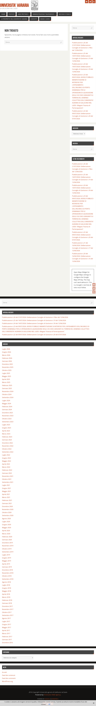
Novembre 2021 (7, 476)
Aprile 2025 (6, 379)
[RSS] (94, 292)
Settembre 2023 (7, 422)
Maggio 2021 (6, 491)
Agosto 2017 (6, 618)
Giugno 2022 (6, 458)
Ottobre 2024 (6, 394)
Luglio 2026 (6, 349)
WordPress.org (7, 681)
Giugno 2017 (6, 624)
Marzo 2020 (6, 534)
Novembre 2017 (7, 609)
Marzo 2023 (6, 434)
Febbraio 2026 (7, 358)
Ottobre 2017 (6, 612)
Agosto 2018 (6, 582)
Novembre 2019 (7, 546)
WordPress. (55, 699)
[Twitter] (94, 288)
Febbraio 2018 (7, 600)
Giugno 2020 (6, 525)
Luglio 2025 (6, 373)
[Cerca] (61, 42)
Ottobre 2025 (6, 370)
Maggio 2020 (6, 528)
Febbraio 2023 (7, 437)
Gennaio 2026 (7, 361)
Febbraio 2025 (7, 385)
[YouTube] (94, 284)
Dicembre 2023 (7, 413)
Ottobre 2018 (6, 576)
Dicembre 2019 (7, 543)
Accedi (4, 672)
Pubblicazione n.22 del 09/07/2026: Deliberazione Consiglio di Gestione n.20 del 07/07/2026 (34, 335)
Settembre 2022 (7, 452)
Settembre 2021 (7, 482)
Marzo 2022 (6, 467)
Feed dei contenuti (8, 675)
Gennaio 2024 (7, 410)
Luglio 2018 (6, 585)
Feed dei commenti (9, 678)
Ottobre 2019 (6, 549)
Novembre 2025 (7, 367)
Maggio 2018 (6, 591)
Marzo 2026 (6, 355)
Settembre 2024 (7, 397)
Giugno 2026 (6, 352)
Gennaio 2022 (7, 473)
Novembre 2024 (7, 391)
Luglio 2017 (6, 621)
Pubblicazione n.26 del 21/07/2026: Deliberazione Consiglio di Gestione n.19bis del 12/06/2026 (35, 317)
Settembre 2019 (7, 552)
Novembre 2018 (7, 573)
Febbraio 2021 (7, 500)
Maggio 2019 (6, 561)
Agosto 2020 (6, 519)
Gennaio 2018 (7, 603)
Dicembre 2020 (7, 506)
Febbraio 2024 (7, 407)
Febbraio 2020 (7, 537)
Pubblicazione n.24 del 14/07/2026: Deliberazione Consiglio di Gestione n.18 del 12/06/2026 (34, 323)
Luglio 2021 (6, 485)
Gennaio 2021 (7, 503)
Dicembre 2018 (7, 570)
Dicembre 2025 (7, 364)
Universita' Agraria (14, 5)
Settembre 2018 (7, 579)
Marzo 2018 (6, 597)
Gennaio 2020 (7, 540)
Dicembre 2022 (7, 443)
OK (49, 704)
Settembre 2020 (7, 515)
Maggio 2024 (6, 404)
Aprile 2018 (6, 594)
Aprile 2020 (6, 531)
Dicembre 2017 (7, 606)
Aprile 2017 (6, 630)
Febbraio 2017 (7, 637)
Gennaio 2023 (7, 440)
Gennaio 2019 (7, 567)
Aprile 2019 (6, 564)
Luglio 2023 (6, 425)
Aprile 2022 (6, 464)
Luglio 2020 (6, 522)
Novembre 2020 (7, 509)
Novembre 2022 (7, 446)
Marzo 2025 (6, 382)
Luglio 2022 (6, 455)
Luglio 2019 (6, 555)
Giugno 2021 (6, 488)
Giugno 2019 (6, 558)
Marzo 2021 (6, 497)
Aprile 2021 (6, 494)
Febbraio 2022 (7, 470)
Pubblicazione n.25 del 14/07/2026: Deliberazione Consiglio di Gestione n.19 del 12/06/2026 (34, 320)
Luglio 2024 (6, 401)
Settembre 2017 (7, 615)
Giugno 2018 (6, 588)
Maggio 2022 (6, 461)
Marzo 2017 (6, 633)
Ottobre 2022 (6, 449)
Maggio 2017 (6, 627)
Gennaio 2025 (7, 388)
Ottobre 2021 (6, 479)
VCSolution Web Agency (52, 695)
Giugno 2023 (6, 428)
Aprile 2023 (6, 431)
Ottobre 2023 (6, 419)
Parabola (47, 699)
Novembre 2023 (7, 416)
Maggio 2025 (6, 376)
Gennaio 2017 (7, 640)
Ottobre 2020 (6, 512)
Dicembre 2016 (7, 643)
